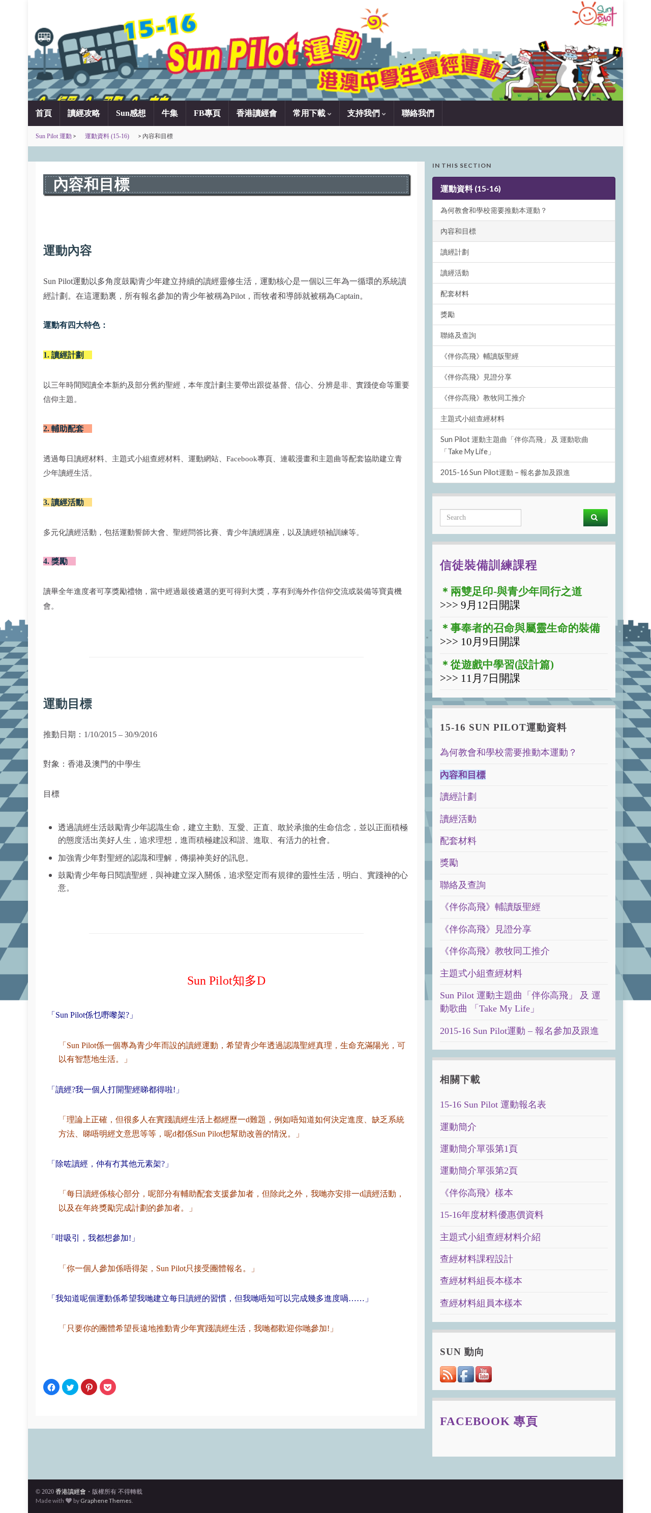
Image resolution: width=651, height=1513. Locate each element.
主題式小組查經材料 (472, 418)
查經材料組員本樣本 (481, 1303)
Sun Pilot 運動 (54, 136)
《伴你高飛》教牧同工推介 (483, 397)
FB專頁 (207, 113)
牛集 (170, 113)
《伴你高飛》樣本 (476, 1193)
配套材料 (454, 293)
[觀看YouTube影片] (484, 1373)
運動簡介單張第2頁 (479, 1170)
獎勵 (447, 314)
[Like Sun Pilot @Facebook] (467, 1373)
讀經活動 (454, 272)
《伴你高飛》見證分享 (476, 376)
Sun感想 (131, 113)
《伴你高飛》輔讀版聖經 (479, 356)
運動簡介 (458, 1127)
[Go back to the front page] (325, 50)
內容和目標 (458, 231)
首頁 (44, 113)
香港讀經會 (256, 113)
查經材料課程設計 (476, 1259)
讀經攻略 (84, 113)
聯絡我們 (418, 113)
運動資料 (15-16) (107, 136)
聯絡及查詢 (458, 335)
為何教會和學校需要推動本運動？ (493, 210)
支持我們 (364, 113)
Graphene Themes (106, 1500)
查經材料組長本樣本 (481, 1281)
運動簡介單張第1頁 (479, 1149)
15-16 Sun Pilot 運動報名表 (493, 1104)
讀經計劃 (454, 251)
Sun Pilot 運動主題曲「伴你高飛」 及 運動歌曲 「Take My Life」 (514, 445)
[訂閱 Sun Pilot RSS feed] (449, 1373)
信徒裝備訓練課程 (489, 565)
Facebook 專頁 (489, 1421)
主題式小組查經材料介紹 (490, 1237)
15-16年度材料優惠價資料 (492, 1215)
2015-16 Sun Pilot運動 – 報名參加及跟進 (505, 472)
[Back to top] (628, 1490)
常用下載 (310, 113)
